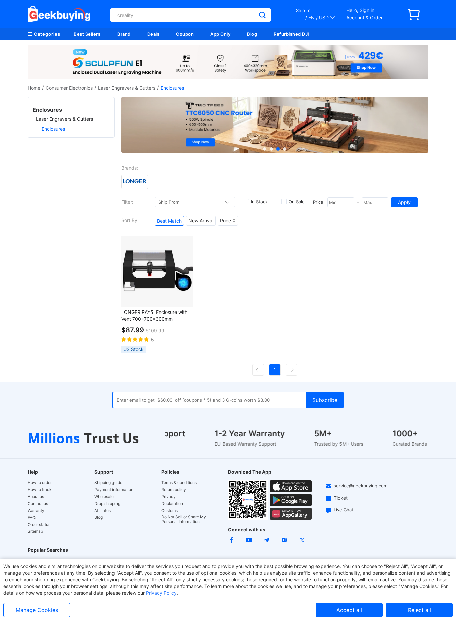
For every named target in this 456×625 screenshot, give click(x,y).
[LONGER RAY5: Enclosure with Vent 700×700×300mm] (157, 271)
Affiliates (102, 510)
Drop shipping (107, 503)
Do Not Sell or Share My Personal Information (183, 519)
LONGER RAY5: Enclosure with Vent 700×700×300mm (154, 315)
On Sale (297, 201)
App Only (220, 34)
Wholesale (104, 496)
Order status (39, 524)
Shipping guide (108, 482)
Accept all (349, 610)
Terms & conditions (179, 482)
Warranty (36, 510)
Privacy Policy (161, 593)
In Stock (259, 201)
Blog (252, 34)
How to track (40, 489)
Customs (169, 510)
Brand (124, 34)
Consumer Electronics (69, 88)
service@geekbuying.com (360, 485)
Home (34, 88)
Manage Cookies (37, 610)
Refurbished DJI (291, 34)
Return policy (173, 489)
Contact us (38, 503)
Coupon (185, 34)
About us (36, 496)
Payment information (113, 489)
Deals (153, 34)
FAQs (32, 517)
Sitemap (35, 531)
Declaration (172, 503)
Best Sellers (87, 34)
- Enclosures (51, 129)
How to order (40, 482)
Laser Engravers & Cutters (126, 88)
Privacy (168, 496)
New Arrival (200, 220)
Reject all (419, 610)
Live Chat (343, 509)
